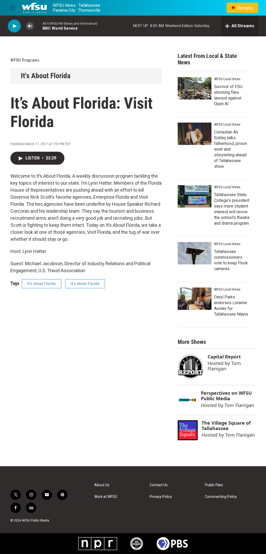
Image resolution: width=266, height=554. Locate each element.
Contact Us (159, 485)
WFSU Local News (227, 79)
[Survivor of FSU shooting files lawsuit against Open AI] (194, 88)
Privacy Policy (161, 497)
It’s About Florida (85, 284)
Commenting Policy (221, 497)
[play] (14, 26)
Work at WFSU (105, 497)
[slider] (38, 26)
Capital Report (224, 356)
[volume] (29, 26)
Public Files (214, 485)
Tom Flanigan (224, 366)
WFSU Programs (24, 60)
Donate (245, 8)
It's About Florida (45, 75)
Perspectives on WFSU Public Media (226, 396)
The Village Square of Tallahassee (226, 425)
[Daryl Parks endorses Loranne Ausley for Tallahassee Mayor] (194, 299)
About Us (101, 485)
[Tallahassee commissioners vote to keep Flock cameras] (194, 253)
